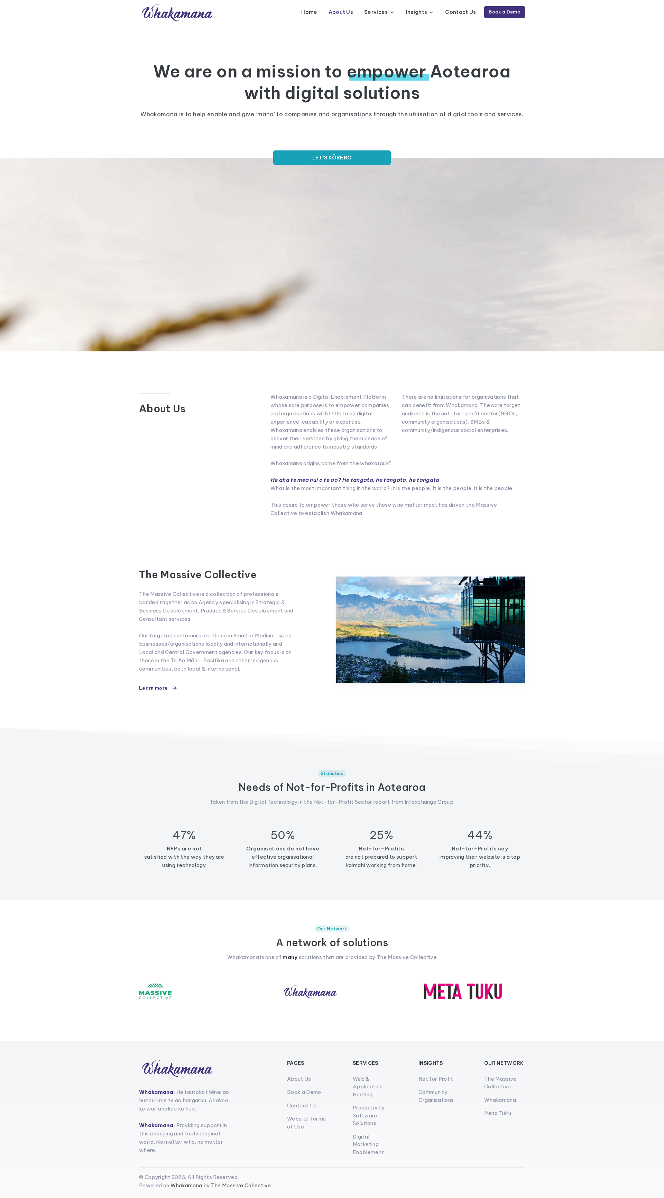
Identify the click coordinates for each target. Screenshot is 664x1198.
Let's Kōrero (332, 157)
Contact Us (460, 12)
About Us (341, 12)
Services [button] (376, 12)
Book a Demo (504, 12)
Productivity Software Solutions (369, 1115)
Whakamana (500, 1100)
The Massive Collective (500, 1083)
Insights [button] (416, 12)
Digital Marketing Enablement (368, 1144)
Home (309, 12)
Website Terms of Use (306, 1122)
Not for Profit (435, 1079)
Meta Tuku (497, 1113)
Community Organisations (436, 1096)
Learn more (154, 688)
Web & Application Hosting (368, 1087)
